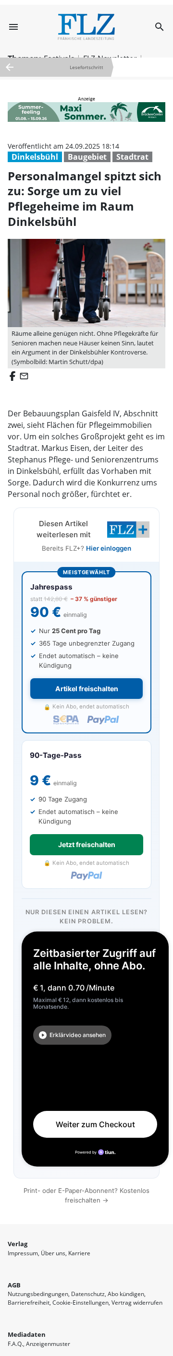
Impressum (23, 1253)
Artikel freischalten (86, 688)
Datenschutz (88, 1294)
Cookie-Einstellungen (80, 1302)
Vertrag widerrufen (136, 1302)
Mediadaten (27, 1334)
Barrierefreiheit (28, 1302)
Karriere (79, 1253)
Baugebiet (87, 157)
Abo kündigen (126, 1294)
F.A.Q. (15, 1344)
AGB (14, 1285)
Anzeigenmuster (48, 1344)
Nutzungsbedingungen (38, 1294)
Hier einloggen (108, 548)
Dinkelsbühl (35, 157)
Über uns (53, 1253)
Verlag (17, 1243)
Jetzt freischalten (86, 844)
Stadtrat (132, 157)
